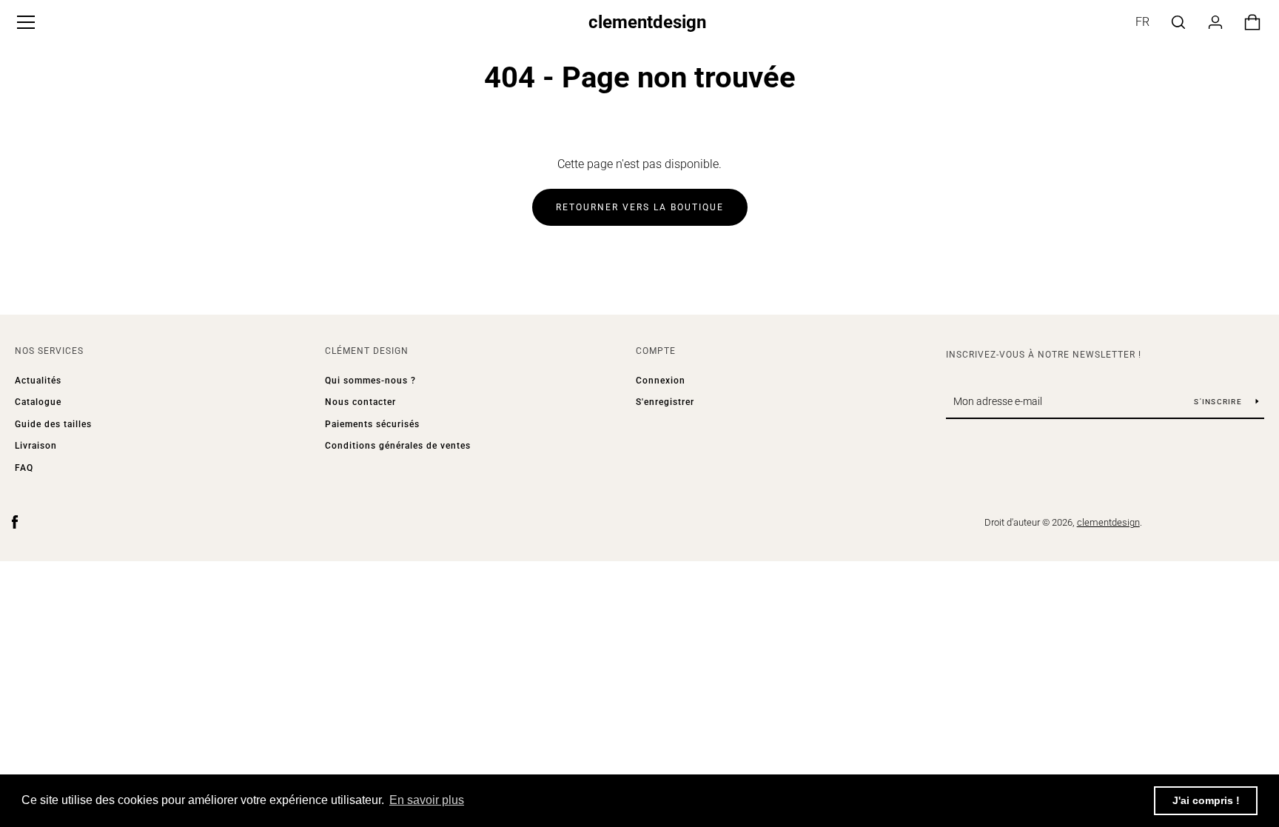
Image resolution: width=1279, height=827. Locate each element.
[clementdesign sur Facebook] (14, 522)
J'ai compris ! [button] (1206, 800)
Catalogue (38, 402)
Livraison (36, 446)
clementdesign (647, 22)
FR (1142, 22)
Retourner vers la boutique (640, 207)
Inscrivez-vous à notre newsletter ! (1043, 354)
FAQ (24, 468)
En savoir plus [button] (426, 800)
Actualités (38, 380)
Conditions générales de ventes (398, 446)
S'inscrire (1219, 402)
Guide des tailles (53, 424)
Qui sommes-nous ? (370, 380)
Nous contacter (360, 402)
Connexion (660, 380)
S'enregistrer (665, 402)
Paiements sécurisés (372, 424)
